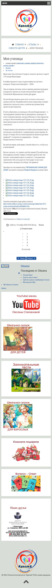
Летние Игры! (27, 275)
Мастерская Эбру (29, 282)
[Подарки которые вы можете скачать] (26, 451)
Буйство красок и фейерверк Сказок (36, 280)
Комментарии (27, 229)
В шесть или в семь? (30, 277)
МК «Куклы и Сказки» (11, 285)
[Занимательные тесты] (26, 377)
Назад (22, 258)
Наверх (3, 288)
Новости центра (23, 219)
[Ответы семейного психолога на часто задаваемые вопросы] (26, 481)
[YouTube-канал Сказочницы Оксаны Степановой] (26, 304)
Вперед (30, 258)
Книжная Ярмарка (30, 170)
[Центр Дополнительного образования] (17, 524)
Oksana (41, 225)
